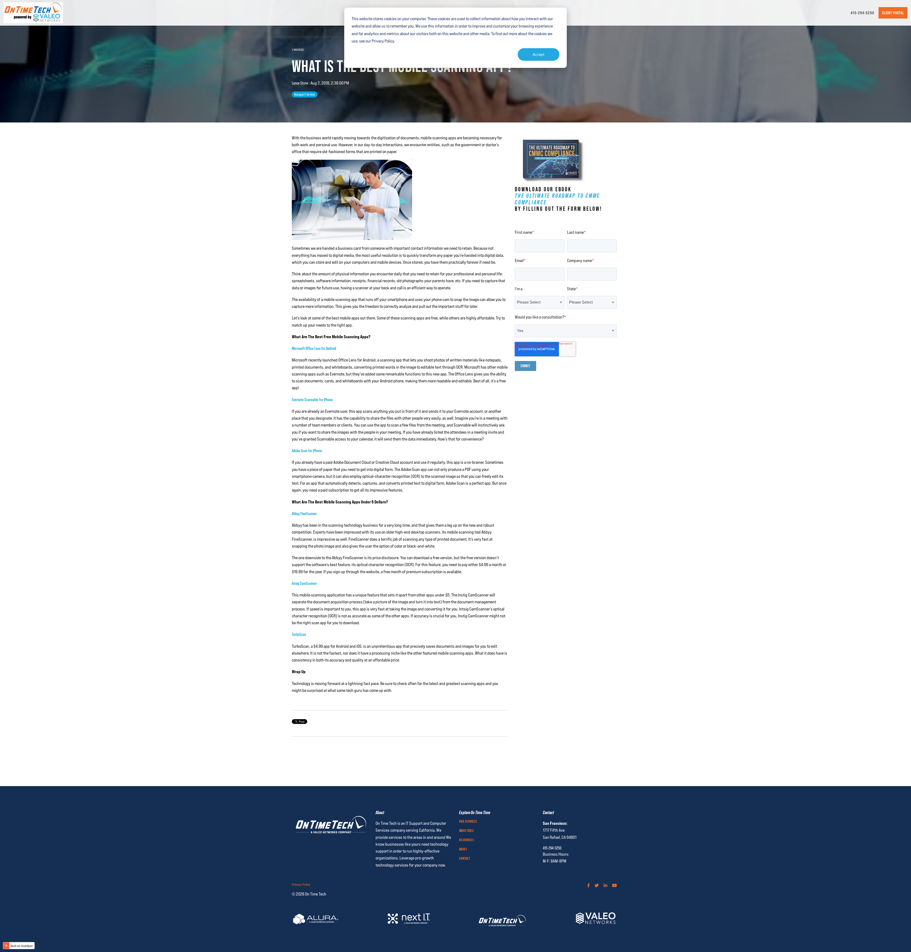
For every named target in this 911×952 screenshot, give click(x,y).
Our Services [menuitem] (468, 822)
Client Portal (893, 12)
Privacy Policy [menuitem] (301, 884)
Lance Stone (300, 82)
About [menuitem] (463, 849)
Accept (538, 54)
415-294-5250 (862, 12)
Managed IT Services (304, 94)
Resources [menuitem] (466, 840)
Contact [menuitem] (464, 859)
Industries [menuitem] (466, 831)
